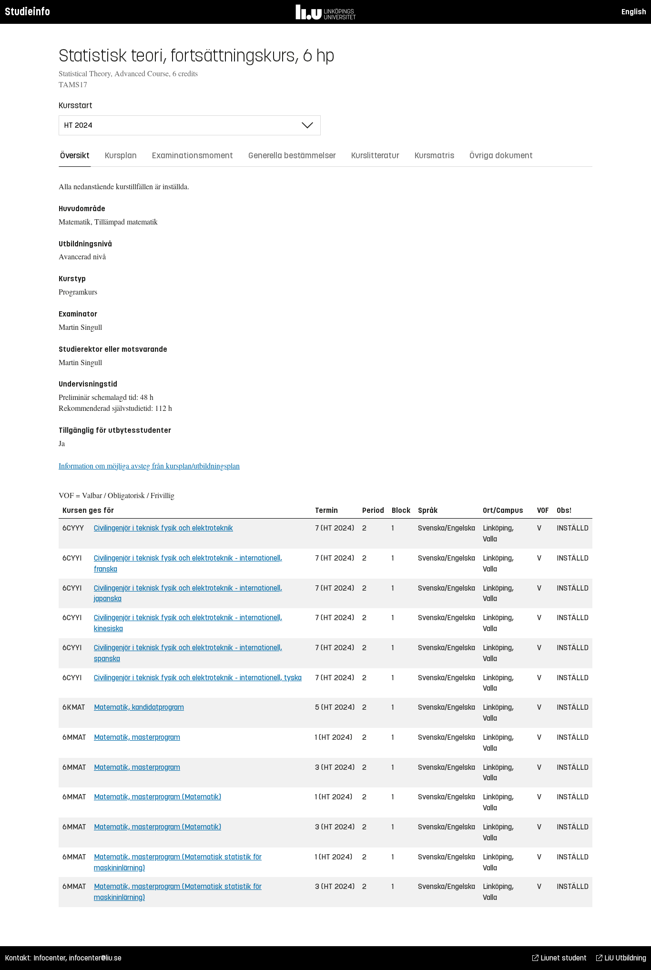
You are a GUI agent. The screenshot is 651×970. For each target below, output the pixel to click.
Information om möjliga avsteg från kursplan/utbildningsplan (149, 465)
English (633, 11)
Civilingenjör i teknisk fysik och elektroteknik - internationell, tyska (198, 677)
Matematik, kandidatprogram (139, 707)
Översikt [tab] (75, 155)
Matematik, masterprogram (137, 737)
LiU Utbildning (624, 957)
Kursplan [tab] (121, 155)
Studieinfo (27, 11)
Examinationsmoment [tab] (192, 155)
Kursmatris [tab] (434, 155)
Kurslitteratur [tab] (375, 155)
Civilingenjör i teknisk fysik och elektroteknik (163, 527)
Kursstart (75, 105)
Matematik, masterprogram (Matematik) (157, 796)
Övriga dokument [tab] (501, 155)
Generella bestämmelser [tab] (292, 155)
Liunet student (563, 957)
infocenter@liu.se (95, 957)
